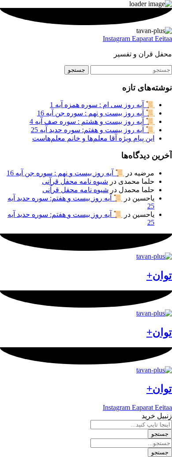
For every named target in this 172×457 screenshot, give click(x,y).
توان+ (159, 275)
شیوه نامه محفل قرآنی (75, 181)
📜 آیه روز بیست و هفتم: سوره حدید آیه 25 (92, 130)
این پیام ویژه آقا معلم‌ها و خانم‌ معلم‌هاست (93, 138)
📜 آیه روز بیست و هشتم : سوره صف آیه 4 (92, 121)
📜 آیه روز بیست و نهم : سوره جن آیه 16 (95, 113)
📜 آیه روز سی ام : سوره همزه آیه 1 (102, 104)
